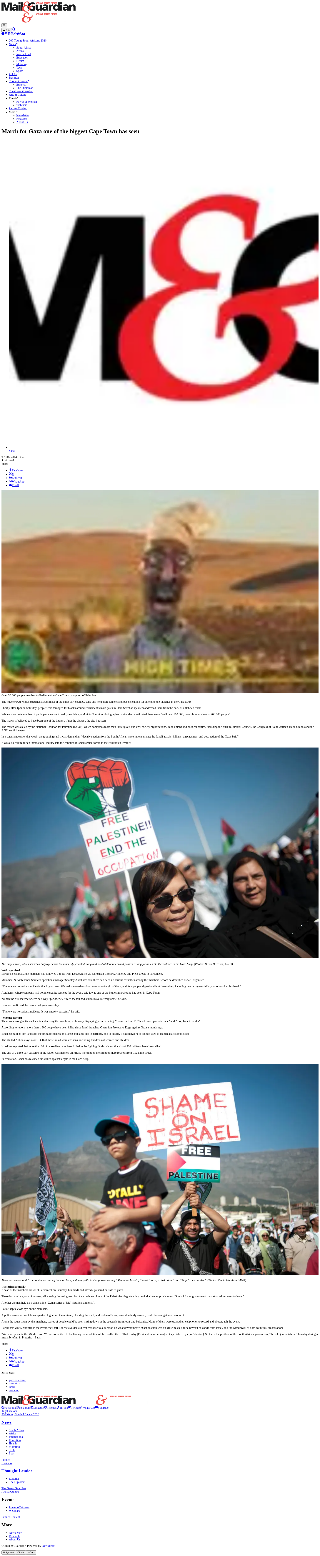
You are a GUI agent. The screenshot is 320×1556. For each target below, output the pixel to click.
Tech (12, 1450)
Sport (12, 1453)
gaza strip (14, 1383)
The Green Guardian (13, 1488)
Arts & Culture (10, 1491)
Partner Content (10, 1517)
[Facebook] (2, 34)
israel (12, 1386)
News (6, 1422)
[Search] (14, 30)
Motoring (14, 1446)
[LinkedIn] (8, 34)
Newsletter (15, 1532)
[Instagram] (5, 34)
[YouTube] (23, 34)
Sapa (12, 450)
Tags (4, 1411)
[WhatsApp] (20, 34)
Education (15, 1440)
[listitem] (8, 1407)
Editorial (14, 1478)
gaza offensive (17, 1380)
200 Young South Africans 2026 (20, 1414)
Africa (12, 1433)
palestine (14, 1390)
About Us (14, 1539)
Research (14, 1536)
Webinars (14, 1510)
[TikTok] (14, 34)
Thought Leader (16, 1470)
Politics (5, 1459)
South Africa (16, 1430)
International (16, 1436)
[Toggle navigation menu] (4, 25)
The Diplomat (17, 1482)
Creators (12, 1411)
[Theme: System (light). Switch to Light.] (6, 30)
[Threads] (11, 34)
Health (13, 1443)
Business (6, 1463)
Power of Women (19, 1507)
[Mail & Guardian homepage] (160, 12)
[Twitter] (17, 34)
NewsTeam (48, 1545)
